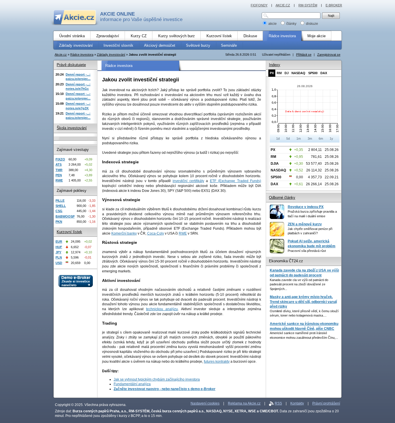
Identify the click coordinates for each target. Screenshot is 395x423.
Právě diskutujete (71, 65)
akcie (272, 24)
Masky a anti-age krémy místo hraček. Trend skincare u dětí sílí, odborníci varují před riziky (303, 301)
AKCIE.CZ (283, 5)
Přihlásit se (303, 54)
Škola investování (72, 128)
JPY (58, 252)
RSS (278, 403)
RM (279, 73)
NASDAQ (298, 73)
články (291, 24)
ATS (59, 164)
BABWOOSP (65, 216)
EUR (59, 241)
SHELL (61, 205)
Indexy (274, 65)
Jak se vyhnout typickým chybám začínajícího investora (157, 379)
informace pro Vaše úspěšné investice (141, 16)
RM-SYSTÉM (307, 5)
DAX (323, 73)
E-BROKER (334, 5)
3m (310, 138)
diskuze (311, 24)
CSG (59, 211)
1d (278, 138)
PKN (59, 221)
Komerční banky (124, 233)
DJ (287, 73)
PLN (59, 257)
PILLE (60, 200)
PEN (59, 175)
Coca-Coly (155, 233)
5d (288, 138)
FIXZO (60, 159)
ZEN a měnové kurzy (305, 224)
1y (331, 138)
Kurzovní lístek (69, 232)
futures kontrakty (217, 362)
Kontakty (297, 403)
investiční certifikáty (188, 181)
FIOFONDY (259, 5)
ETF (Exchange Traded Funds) (235, 181)
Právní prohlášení (326, 403)
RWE (183, 233)
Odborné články (282, 197)
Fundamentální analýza (132, 384)
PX (272, 73)
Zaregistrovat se (328, 54)
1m (298, 138)
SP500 (313, 73)
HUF (59, 247)
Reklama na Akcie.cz (244, 403)
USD (59, 263)
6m (321, 138)
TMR (59, 170)
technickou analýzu (162, 309)
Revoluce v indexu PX (306, 207)
